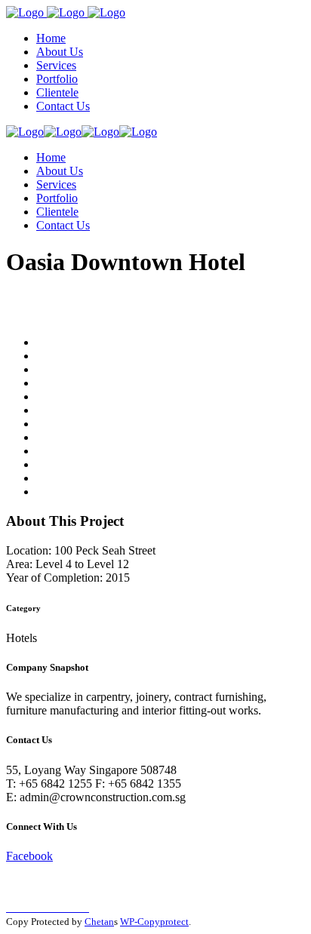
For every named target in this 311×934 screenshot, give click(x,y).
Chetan (99, 921)
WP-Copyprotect (154, 921)
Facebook (29, 856)
